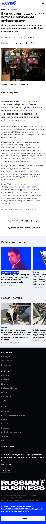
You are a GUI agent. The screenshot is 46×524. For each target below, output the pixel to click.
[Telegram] (3, 470)
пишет (33, 111)
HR (2, 440)
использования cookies (12, 509)
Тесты (4, 401)
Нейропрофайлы (9, 388)
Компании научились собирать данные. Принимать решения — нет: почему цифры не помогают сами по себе (15, 278)
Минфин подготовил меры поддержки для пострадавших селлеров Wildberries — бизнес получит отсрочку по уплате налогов (16, 335)
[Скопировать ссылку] (31, 43)
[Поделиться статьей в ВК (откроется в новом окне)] (21, 43)
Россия (29, 84)
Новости (5, 9)
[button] (43, 3)
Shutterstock (30, 209)
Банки (4, 420)
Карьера (5, 428)
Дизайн (4, 436)
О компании (6, 361)
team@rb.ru (6, 464)
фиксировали (25, 187)
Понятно (23, 519)
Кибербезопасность (17, 84)
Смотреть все (7, 446)
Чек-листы (6, 396)
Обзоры (5, 392)
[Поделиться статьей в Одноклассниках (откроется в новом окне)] (26, 43)
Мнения (4, 384)
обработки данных (34, 509)
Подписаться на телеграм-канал (22, 228)
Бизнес (14, 9)
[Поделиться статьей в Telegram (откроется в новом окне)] (16, 43)
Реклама (5, 411)
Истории (5, 380)
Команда (5, 357)
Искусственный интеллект (13, 415)
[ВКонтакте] (9, 470)
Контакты (6, 365)
